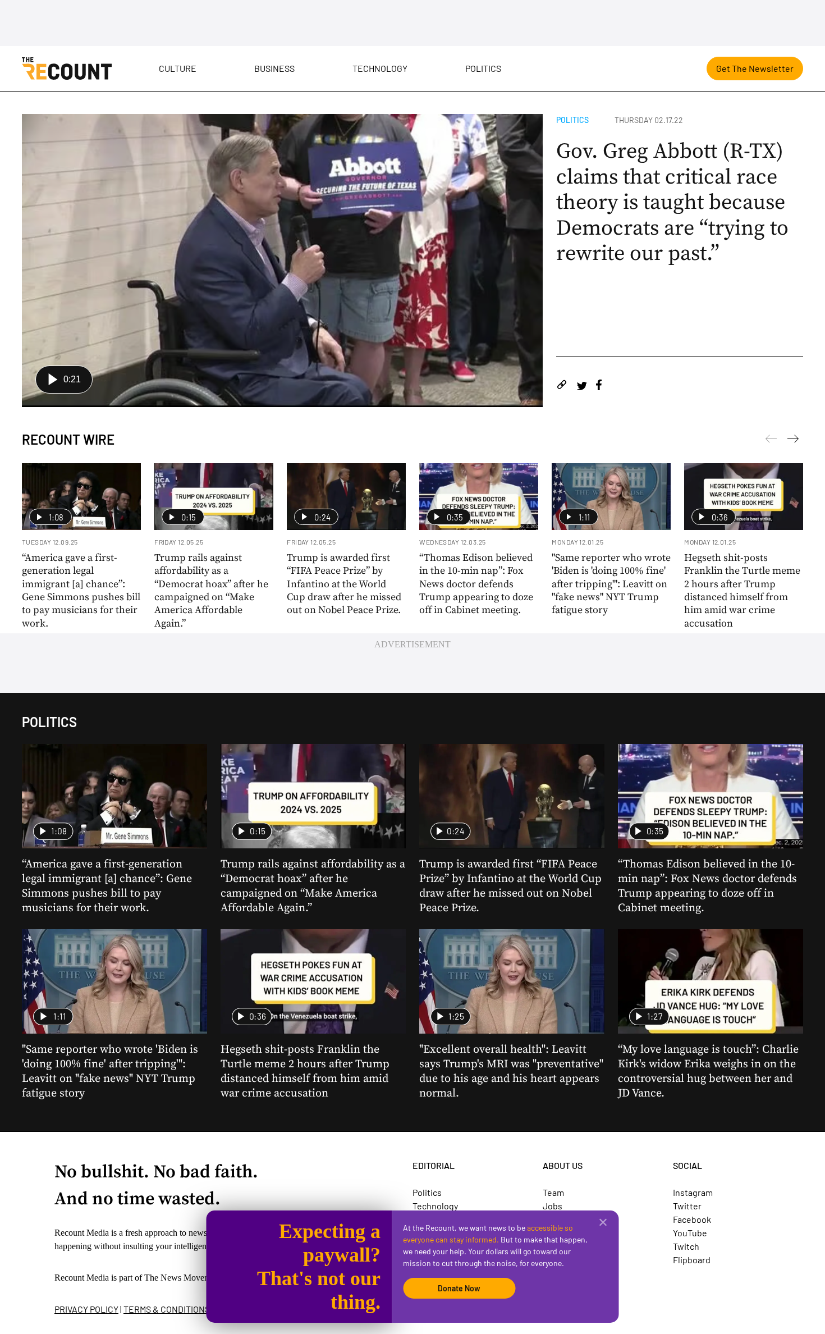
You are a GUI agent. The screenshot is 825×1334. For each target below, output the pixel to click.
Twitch (686, 1246)
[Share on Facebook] (599, 386)
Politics (483, 68)
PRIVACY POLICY (86, 1309)
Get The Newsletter (755, 68)
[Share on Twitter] (581, 386)
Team (553, 1192)
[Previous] (793, 441)
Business (274, 68)
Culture (177, 68)
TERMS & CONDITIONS (166, 1309)
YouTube (690, 1232)
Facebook (692, 1219)
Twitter (687, 1205)
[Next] (771, 441)
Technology (379, 68)
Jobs (552, 1205)
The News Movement (183, 1277)
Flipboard (692, 1259)
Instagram (693, 1192)
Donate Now (459, 1288)
